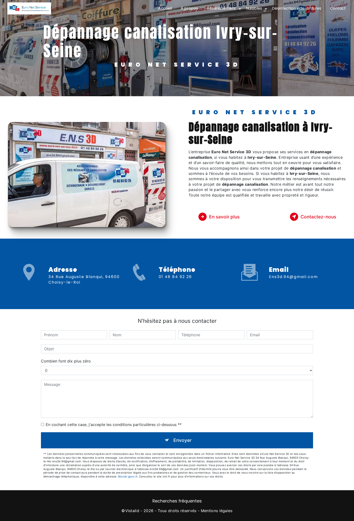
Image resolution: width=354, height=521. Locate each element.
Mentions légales (217, 510)
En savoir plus (224, 217)
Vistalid (132, 510)
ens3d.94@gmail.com (293, 277)
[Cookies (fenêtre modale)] (1, 518)
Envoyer (182, 440)
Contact (338, 8)
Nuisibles (254, 8)
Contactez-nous (318, 217)
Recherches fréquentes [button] (177, 501)
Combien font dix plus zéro (66, 361)
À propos (189, 8)
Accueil (165, 8)
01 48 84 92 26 (175, 277)
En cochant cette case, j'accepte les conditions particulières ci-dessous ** (114, 424)
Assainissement (221, 8)
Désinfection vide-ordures (296, 8)
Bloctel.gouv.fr (127, 476)
